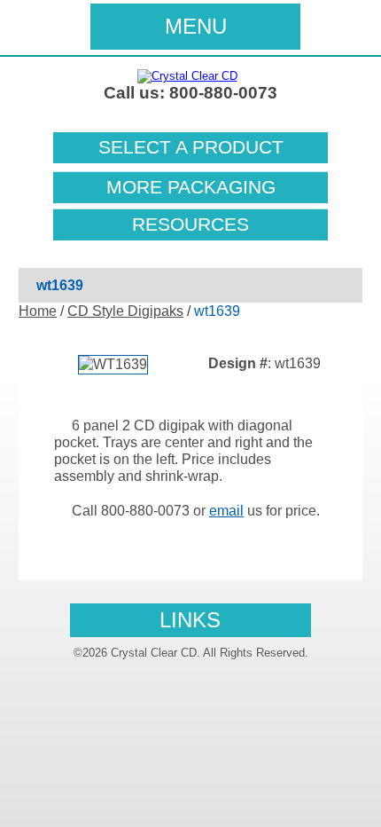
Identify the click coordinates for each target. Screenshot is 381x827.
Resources (190, 224)
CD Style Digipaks (125, 311)
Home (38, 311)
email (226, 510)
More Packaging (191, 187)
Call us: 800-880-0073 (190, 92)
